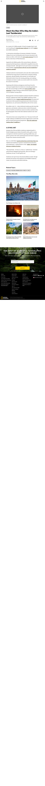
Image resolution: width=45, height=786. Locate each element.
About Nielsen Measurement (5, 283)
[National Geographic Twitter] (36, 275)
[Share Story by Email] (35, 40)
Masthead (13, 290)
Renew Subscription (25, 278)
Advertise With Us (15, 293)
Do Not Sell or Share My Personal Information (4, 285)
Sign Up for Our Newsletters (26, 283)
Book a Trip (13, 278)
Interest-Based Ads (4, 281)
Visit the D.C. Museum (15, 284)
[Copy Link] (38, 40)
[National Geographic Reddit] (43, 275)
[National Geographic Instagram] (33, 275)
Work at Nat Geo (25, 281)
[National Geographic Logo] (5, 298)
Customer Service (25, 277)
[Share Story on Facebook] (30, 40)
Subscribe (24, 275)
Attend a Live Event (15, 277)
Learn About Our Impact (15, 287)
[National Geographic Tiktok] (41, 275)
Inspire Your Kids (14, 281)
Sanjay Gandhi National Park (24, 99)
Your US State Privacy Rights (5, 278)
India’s (35, 48)
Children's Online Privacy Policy (6, 280)
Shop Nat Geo (14, 283)
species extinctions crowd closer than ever (27, 140)
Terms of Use (3, 275)
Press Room (13, 292)
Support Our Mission (15, 289)
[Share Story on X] (33, 40)
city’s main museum (28, 57)
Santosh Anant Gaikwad (22, 48)
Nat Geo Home (14, 275)
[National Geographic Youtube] (38, 275)
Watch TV (13, 286)
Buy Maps (13, 280)
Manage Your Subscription (26, 280)
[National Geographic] (23, 1)
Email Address (13, 259)
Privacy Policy (3, 277)
